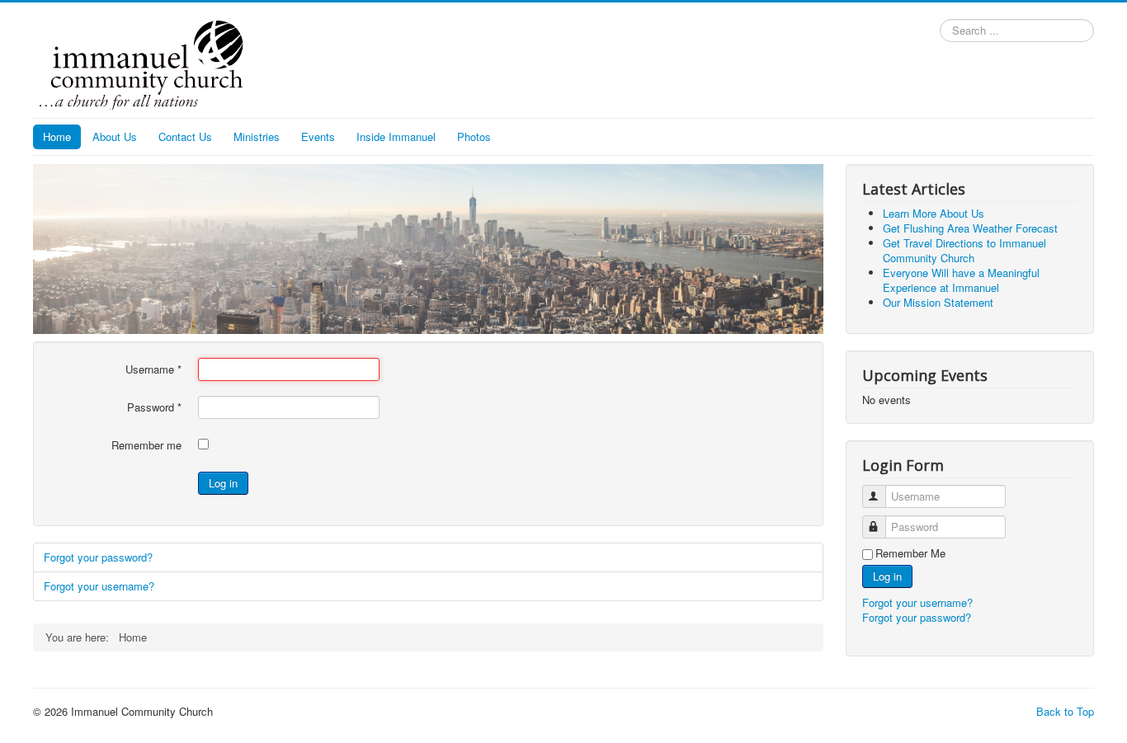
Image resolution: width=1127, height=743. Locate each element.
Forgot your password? (98, 557)
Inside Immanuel (396, 136)
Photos (474, 136)
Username (153, 369)
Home (57, 136)
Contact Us (185, 136)
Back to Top (1065, 711)
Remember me (146, 445)
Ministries (256, 136)
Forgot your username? (99, 586)
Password (154, 407)
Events (318, 136)
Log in (223, 483)
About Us (114, 136)
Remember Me (910, 553)
